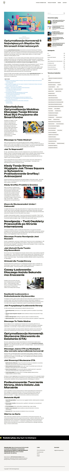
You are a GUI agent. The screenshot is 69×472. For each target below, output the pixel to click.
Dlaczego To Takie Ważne (11, 95)
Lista (49, 59)
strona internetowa (59, 123)
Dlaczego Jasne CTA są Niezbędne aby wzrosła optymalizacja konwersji (19, 98)
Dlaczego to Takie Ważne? (11, 81)
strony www (59, 130)
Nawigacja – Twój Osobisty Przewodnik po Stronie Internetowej (17, 87)
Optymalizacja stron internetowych (55, 61)
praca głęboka (57, 108)
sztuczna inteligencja (52, 132)
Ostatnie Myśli (9, 101)
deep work (50, 89)
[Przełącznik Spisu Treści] (42, 79)
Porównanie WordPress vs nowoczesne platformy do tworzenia (58, 27)
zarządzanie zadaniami (52, 147)
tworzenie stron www (52, 141)
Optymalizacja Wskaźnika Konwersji (55, 104)
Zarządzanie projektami (52, 69)
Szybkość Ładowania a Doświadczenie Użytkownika (16, 93)
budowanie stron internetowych (54, 82)
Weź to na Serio (10, 103)
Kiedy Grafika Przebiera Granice (12, 85)
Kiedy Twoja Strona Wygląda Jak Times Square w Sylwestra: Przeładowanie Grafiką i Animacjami (23, 84)
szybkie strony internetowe (53, 134)
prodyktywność (51, 117)
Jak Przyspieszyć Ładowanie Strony (13, 94)
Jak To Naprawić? (10, 82)
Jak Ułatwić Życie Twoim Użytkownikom (14, 90)
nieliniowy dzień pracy (52, 95)
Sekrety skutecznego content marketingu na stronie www (58, 38)
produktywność (58, 110)
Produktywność (52, 2)
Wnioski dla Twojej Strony (11, 91)
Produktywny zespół (52, 65)
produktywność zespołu (52, 115)
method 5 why (51, 91)
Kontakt (65, 2)
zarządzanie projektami (52, 145)
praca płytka (50, 110)
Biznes (59, 2)
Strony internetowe (41, 2)
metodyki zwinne (51, 93)
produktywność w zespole (53, 112)
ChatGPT (59, 84)
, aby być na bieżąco (19, 438)
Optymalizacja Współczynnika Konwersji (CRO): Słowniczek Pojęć (17, 71)
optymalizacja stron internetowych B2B (55, 102)
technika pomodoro (52, 136)
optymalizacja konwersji (53, 97)
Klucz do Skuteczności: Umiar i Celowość (14, 86)
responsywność (51, 123)
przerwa (49, 119)
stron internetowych (52, 128)
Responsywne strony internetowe (54, 121)
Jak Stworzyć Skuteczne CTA (12, 99)
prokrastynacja (59, 117)
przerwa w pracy (56, 119)
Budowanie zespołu (52, 57)
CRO (57, 86)
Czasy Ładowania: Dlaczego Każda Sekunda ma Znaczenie (16, 92)
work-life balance (51, 143)
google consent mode (58, 89)
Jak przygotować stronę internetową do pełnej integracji (58, 21)
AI (48, 76)
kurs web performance (35, 330)
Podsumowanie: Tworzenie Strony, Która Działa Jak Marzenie (16, 100)
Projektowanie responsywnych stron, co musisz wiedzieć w (58, 32)
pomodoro (50, 108)
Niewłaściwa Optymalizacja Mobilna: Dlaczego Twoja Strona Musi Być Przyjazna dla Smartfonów (23, 80)
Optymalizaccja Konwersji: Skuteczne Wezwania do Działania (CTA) (18, 97)
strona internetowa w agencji (53, 125)
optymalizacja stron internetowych (54, 99)
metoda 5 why (58, 91)
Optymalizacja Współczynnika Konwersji (55, 106)
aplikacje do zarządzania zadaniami (55, 78)
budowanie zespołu (52, 84)
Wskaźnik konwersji (60, 143)
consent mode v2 (51, 86)
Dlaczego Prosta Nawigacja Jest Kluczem (14, 88)
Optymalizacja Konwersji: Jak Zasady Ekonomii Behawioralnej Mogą (58, 44)
